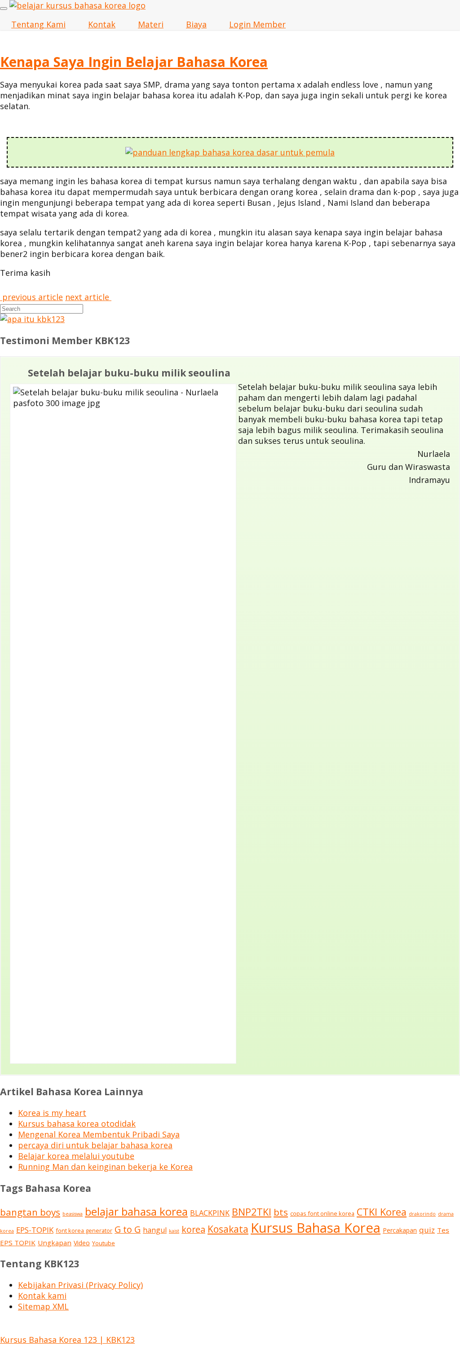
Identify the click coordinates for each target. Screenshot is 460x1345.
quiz (427, 1230)
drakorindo (422, 1214)
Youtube (103, 1243)
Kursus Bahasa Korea (315, 1228)
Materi (151, 24)
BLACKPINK (210, 1213)
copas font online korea (322, 1213)
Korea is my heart (52, 1112)
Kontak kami (42, 1295)
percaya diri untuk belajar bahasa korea (95, 1145)
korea (193, 1229)
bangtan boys (30, 1212)
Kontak (101, 24)
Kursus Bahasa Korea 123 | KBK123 (67, 1339)
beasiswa (72, 1214)
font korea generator (84, 1230)
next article (88, 297)
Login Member (257, 24)
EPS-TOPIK (34, 1230)
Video (82, 1243)
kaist (174, 1231)
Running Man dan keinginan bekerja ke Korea (105, 1166)
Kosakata (228, 1229)
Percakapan (400, 1230)
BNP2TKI (251, 1211)
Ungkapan (54, 1242)
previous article (31, 297)
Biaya (196, 24)
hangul (155, 1230)
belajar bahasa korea (136, 1211)
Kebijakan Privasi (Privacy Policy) (80, 1284)
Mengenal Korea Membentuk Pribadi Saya (99, 1134)
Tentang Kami (38, 24)
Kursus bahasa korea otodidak (77, 1123)
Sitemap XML (43, 1306)
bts (281, 1212)
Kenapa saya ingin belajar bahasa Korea (134, 62)
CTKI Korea (382, 1211)
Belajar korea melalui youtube (76, 1155)
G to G (128, 1229)
